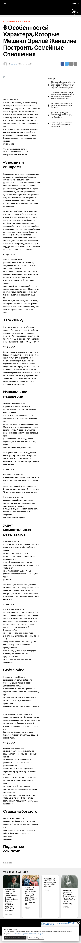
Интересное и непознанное (75, 24)
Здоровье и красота (75, 12)
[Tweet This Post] (67, 64)
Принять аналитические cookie (15, 938)
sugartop (14, 64)
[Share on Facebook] (62, 64)
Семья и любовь (75, 47)
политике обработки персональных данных (30, 934)
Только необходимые (36, 938)
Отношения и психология (75, 36)
